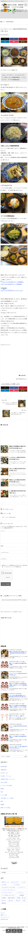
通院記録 (4, 903)
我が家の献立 (11, 21)
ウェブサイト (4, 558)
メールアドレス (5, 552)
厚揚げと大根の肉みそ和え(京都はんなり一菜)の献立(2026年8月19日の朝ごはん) (18, 653)
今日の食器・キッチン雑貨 (7, 798)
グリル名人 (17, 884)
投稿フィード (4, 915)
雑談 (2, 801)
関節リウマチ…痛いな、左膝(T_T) (16, 715)
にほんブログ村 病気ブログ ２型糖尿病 (11, 284)
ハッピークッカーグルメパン (8, 890)
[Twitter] (5, 39)
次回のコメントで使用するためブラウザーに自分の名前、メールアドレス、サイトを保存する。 (14, 566)
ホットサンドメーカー (7, 892)
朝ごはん (11, 900)
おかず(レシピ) (4, 772)
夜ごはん (24, 897)
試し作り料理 (4, 782)
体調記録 (22, 895)
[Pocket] (14, 41)
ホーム (3, 21)
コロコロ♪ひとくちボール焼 (8, 887)
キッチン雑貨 (4, 795)
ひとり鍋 (4, 884)
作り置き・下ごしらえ (6, 776)
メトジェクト (20, 892)
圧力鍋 (18, 897)
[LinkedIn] (5, 41)
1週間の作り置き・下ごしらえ (8, 779)
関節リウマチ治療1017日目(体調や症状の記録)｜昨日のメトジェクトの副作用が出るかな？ (18, 685)
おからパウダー (15, 882)
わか (25, 379)
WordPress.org (4, 919)
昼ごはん (4, 900)
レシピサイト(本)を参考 (6, 785)
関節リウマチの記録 (5, 807)
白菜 (24, 900)
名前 (2, 546)
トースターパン (21, 887)
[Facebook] (14, 39)
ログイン (3, 913)
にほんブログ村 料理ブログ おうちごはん (12, 290)
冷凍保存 (4, 897)
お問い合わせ (4, 1)
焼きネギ (18, 900)
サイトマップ (11, 1)
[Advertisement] (13, 359)
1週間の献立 (3, 769)
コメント (3, 530)
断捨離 (2, 804)
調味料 (2, 788)
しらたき (23, 882)
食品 (2, 791)
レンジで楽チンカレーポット (8, 895)
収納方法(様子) (11, 897)
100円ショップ (5, 882)
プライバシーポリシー (20, 1)
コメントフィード (5, 917)
